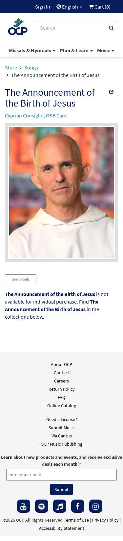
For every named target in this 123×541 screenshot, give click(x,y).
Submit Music (61, 427)
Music (104, 50)
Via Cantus (61, 436)
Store (11, 67)
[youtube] (23, 506)
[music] (59, 506)
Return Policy (62, 389)
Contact (61, 373)
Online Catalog (61, 405)
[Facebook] (77, 506)
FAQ (61, 397)
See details (21, 279)
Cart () (102, 6)
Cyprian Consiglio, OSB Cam (35, 115)
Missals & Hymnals (30, 50)
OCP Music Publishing (61, 444)
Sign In (42, 6)
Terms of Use (76, 520)
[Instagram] (95, 506)
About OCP (61, 364)
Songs (31, 67)
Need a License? (61, 419)
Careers (61, 381)
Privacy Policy (105, 520)
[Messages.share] (111, 91)
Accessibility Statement (61, 528)
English (70, 6)
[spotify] (41, 506)
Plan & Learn (75, 50)
